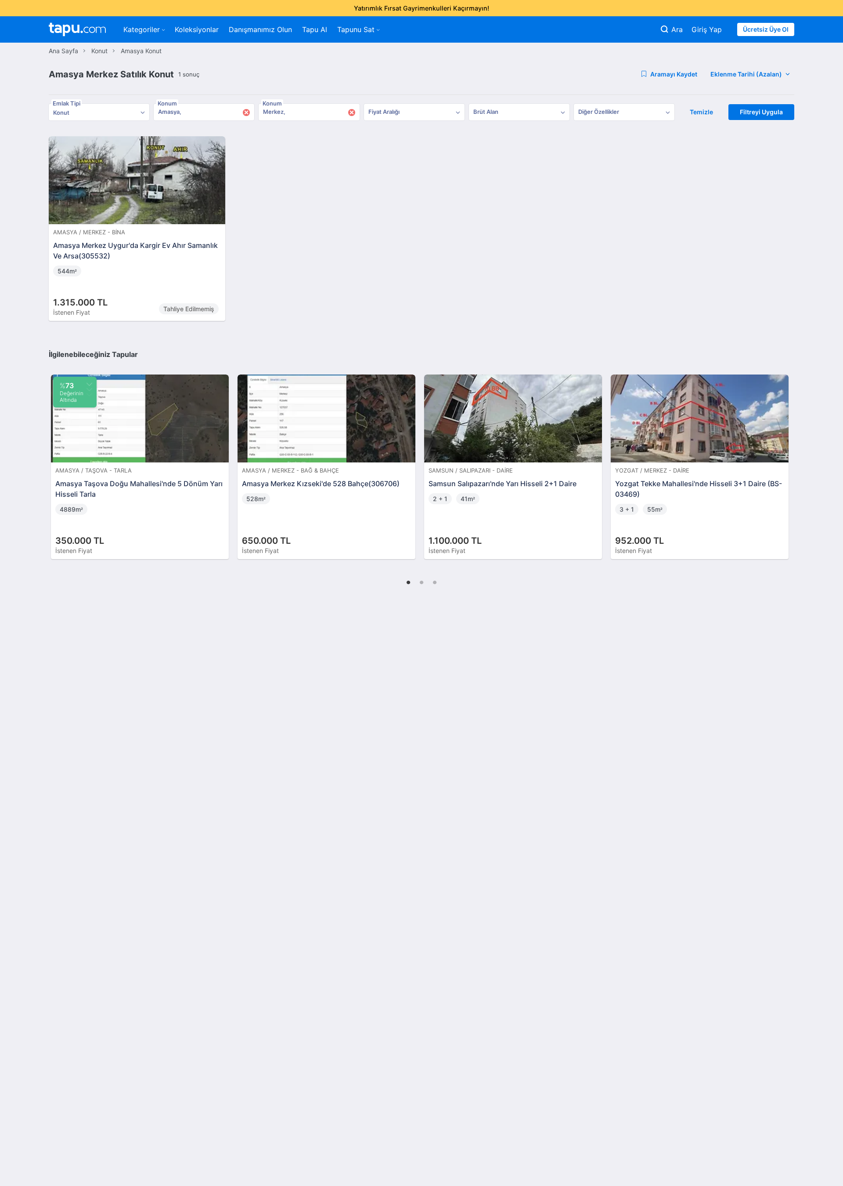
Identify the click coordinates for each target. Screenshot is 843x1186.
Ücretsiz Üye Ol (766, 29)
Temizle (701, 112)
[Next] (784, 457)
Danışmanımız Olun (260, 29)
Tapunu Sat (356, 29)
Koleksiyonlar (197, 29)
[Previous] (58, 457)
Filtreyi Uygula (761, 112)
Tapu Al (314, 29)
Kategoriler (141, 29)
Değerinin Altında (71, 392)
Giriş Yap (707, 29)
